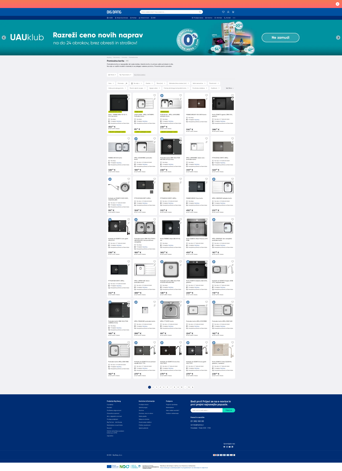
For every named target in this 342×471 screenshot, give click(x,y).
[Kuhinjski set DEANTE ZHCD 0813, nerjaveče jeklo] (119, 195)
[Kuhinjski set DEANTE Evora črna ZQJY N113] (171, 359)
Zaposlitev (110, 436)
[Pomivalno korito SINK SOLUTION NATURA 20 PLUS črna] (171, 155)
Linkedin (232, 447)
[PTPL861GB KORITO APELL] (119, 278)
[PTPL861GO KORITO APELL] (171, 195)
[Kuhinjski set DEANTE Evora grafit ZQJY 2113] (197, 359)
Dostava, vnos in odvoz (146, 413)
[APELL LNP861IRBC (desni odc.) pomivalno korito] (197, 155)
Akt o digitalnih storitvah (114, 416)
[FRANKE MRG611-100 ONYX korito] (197, 113)
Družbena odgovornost (114, 410)
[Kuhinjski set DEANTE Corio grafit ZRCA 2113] (119, 237)
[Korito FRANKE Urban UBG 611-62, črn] (171, 237)
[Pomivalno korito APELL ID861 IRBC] (119, 359)
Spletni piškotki (143, 428)
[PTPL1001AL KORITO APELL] (223, 155)
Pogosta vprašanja (171, 404)
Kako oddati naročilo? (172, 410)
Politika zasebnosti (144, 425)
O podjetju (110, 404)
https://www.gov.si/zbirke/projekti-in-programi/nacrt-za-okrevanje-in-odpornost (184, 467)
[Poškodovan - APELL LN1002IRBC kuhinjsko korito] (171, 113)
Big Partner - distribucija (114, 422)
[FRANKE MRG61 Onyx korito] (197, 195)
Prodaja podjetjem (112, 419)
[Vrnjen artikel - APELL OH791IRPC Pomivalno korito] (145, 113)
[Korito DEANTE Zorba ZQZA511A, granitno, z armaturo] (223, 359)
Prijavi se (229, 410)
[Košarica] (233, 12)
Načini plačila (143, 416)
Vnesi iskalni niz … (153, 12)
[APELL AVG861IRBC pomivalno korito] (145, 155)
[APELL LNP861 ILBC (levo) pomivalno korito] (145, 278)
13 (189, 387)
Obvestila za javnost (113, 413)
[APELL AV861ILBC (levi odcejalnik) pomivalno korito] (223, 237)
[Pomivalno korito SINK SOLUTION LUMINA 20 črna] (119, 318)
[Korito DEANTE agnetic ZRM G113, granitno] (223, 113)
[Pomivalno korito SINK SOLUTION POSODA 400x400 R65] (171, 278)
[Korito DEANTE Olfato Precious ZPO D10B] (197, 237)
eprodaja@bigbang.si (197, 425)
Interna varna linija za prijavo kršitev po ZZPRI (115, 432)
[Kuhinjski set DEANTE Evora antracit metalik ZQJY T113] (145, 359)
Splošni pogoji (143, 407)
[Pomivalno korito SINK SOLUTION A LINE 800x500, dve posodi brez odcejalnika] (145, 237)
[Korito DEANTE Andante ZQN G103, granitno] (197, 278)
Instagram (227, 447)
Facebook (224, 447)
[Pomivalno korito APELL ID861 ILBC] (223, 318)
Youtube (229, 447)
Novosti (109, 428)
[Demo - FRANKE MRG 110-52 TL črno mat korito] (119, 113)
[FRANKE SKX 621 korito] (119, 155)
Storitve (141, 410)
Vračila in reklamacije (172, 413)
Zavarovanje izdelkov (145, 422)
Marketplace (170, 407)
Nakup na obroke (144, 419)
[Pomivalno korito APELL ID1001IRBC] (197, 318)
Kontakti (109, 407)
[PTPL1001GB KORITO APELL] (145, 195)
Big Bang (119, 121)
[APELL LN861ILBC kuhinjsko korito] (223, 195)
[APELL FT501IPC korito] (171, 318)
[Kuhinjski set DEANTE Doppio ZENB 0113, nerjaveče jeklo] (223, 278)
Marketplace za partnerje (115, 425)
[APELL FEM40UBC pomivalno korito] (145, 318)
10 (181, 387)
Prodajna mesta (143, 404)
